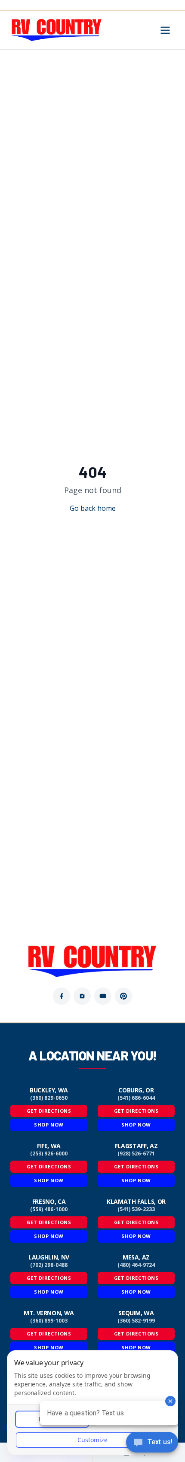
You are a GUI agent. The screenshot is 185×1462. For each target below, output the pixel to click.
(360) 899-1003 (49, 1320)
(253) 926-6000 (49, 1153)
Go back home (93, 508)
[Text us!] (152, 1443)
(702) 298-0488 (49, 1265)
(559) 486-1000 (49, 1209)
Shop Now (48, 1124)
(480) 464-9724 (136, 1265)
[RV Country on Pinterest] (123, 996)
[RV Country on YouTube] (102, 996)
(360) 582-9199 (136, 1320)
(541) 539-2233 (136, 1209)
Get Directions (49, 1111)
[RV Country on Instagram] (82, 996)
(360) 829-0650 (49, 1098)
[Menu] (165, 30)
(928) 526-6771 (136, 1153)
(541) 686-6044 (136, 1098)
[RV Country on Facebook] (61, 996)
